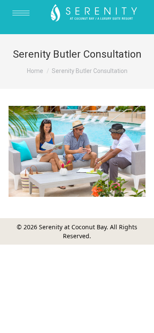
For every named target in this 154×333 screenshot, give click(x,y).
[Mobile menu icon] (21, 13)
